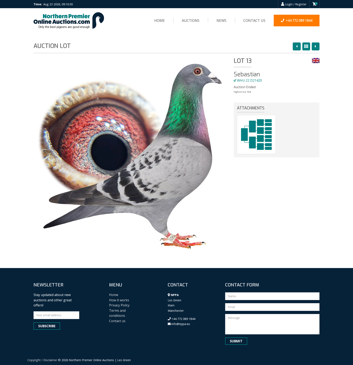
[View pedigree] (256, 134)
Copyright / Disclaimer (42, 360)
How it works (119, 300)
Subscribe (46, 326)
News (221, 20)
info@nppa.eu (180, 324)
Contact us (254, 20)
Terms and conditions (117, 313)
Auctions (190, 20)
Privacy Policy (119, 305)
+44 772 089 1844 (183, 319)
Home (159, 20)
